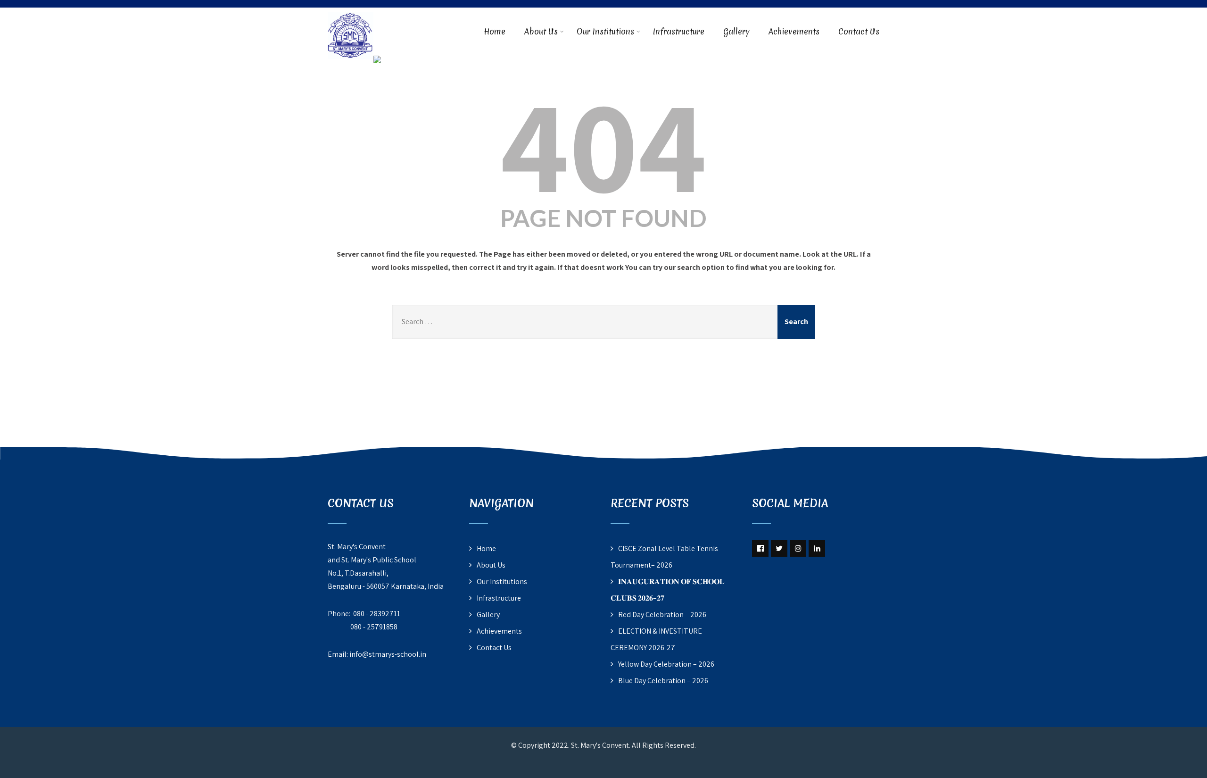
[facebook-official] (760, 548)
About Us (541, 31)
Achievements (794, 31)
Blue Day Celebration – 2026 (663, 681)
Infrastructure (678, 31)
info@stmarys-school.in (387, 654)
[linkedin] (817, 548)
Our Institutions (605, 31)
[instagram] (798, 548)
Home (494, 31)
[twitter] (779, 548)
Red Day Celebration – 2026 (662, 614)
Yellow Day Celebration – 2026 (666, 664)
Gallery (736, 31)
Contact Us (858, 31)
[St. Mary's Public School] (377, 62)
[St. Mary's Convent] (350, 13)
